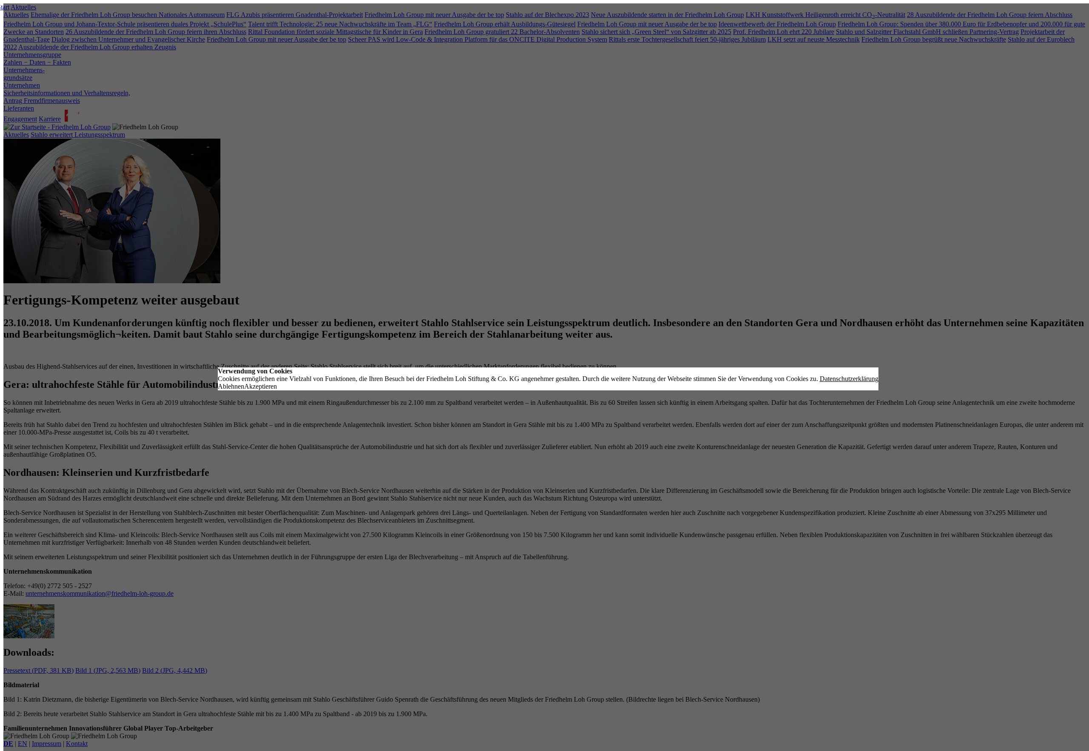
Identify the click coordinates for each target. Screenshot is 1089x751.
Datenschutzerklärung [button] (849, 378)
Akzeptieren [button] (260, 386)
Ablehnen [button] (231, 386)
